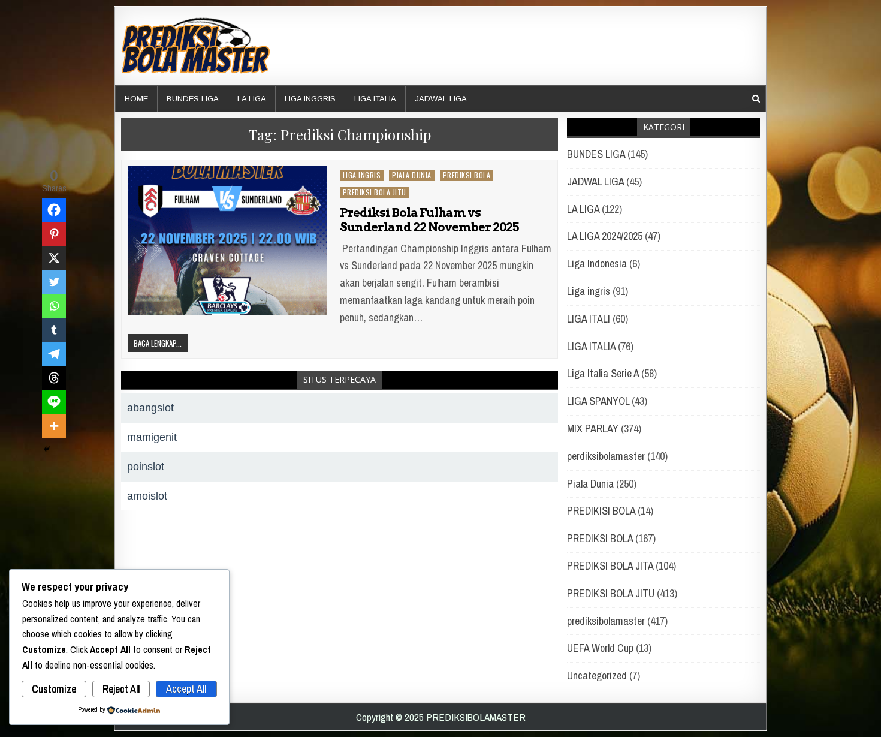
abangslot (150, 408)
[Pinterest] (54, 234)
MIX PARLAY (592, 428)
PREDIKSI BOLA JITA (610, 565)
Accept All (186, 688)
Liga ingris (362, 175)
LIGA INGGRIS (310, 98)
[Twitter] (54, 282)
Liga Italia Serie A (603, 373)
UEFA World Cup (600, 647)
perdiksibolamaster (606, 456)
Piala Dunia (412, 175)
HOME (136, 98)
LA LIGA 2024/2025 (604, 235)
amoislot (147, 496)
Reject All (121, 688)
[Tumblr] (54, 330)
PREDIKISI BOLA (601, 510)
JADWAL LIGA (441, 98)
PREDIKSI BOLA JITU (374, 192)
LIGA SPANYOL (598, 400)
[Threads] (54, 378)
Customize (54, 688)
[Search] (756, 98)
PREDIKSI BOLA (467, 175)
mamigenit (152, 437)
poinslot (145, 467)
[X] (54, 258)
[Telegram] (54, 354)
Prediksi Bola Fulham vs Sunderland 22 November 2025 (429, 220)
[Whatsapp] (54, 306)
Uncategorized (597, 675)
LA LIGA (251, 98)
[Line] (54, 402)
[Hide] (47, 449)
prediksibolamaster (606, 620)
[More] (54, 426)
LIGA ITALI (588, 318)
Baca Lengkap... (158, 343)
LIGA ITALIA (375, 98)
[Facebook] (54, 210)
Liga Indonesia (597, 263)
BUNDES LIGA (193, 98)
